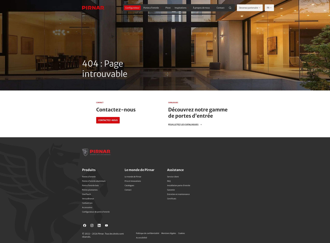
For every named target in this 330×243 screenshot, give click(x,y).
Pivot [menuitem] (168, 7)
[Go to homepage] (93, 8)
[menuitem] (132, 7)
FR (268, 7)
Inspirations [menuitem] (180, 7)
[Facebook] (84, 225)
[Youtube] (106, 225)
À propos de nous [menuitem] (201, 7)
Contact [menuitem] (220, 7)
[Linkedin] (99, 225)
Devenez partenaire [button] (248, 7)
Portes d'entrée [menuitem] (151, 7)
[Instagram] (92, 225)
